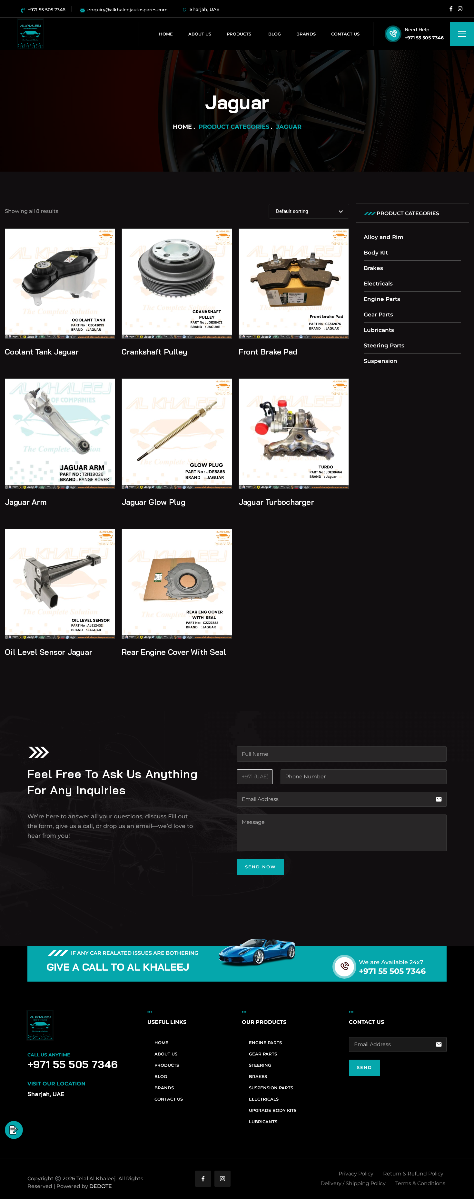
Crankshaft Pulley (154, 351)
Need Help (417, 30)
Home (182, 126)
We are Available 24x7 (391, 962)
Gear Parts (378, 314)
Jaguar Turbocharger (276, 502)
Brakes (373, 268)
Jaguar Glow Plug (153, 502)
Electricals (378, 283)
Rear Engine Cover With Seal (174, 652)
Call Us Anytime (48, 1055)
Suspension (380, 361)
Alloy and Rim (383, 237)
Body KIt (376, 252)
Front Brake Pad (268, 351)
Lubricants (379, 330)
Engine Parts (382, 299)
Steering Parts (384, 345)
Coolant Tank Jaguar (41, 351)
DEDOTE (100, 1186)
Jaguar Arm (26, 502)
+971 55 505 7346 (424, 38)
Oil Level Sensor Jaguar (48, 652)
